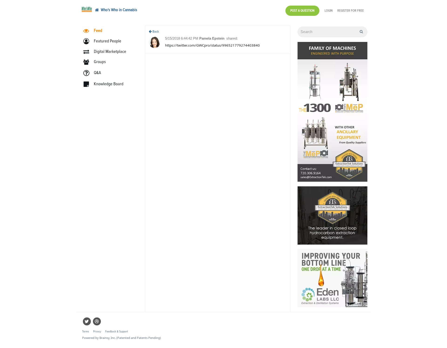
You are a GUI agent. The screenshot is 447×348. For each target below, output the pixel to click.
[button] (104, 41)
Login (329, 10)
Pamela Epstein (212, 38)
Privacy (97, 331)
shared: (232, 38)
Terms (85, 331)
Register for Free (350, 10)
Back (155, 31)
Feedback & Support (116, 331)
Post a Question (302, 10)
